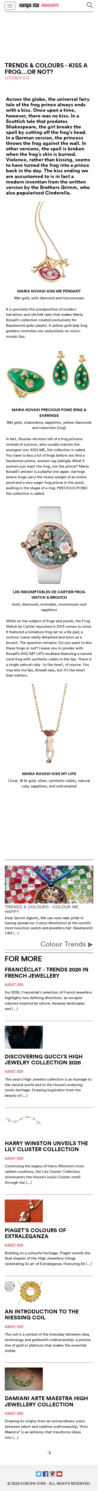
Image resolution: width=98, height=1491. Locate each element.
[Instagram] (52, 1473)
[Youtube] (59, 1473)
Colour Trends (64, 944)
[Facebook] (46, 1473)
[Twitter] (39, 1473)
